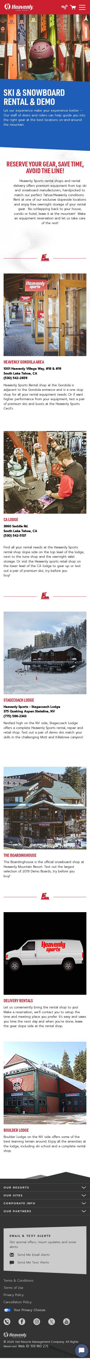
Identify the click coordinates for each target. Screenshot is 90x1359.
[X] (55, 1321)
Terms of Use (13, 1287)
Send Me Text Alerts (32, 1262)
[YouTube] (70, 1321)
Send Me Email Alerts (33, 1254)
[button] (64, 8)
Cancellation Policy (17, 1302)
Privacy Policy (14, 1295)
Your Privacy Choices (28, 1310)
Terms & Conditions (18, 1280)
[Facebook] (25, 1321)
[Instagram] (40, 1321)
